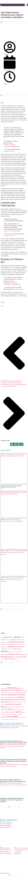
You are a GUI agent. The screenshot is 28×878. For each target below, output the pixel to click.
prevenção (24, 654)
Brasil (17, 637)
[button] (26, 5)
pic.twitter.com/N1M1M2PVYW (12, 284)
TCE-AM (20, 717)
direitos (6, 642)
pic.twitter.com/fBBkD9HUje (12, 146)
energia (7, 644)
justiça (15, 649)
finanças (16, 644)
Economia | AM (3, 697)
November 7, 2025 (9, 151)
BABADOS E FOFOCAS (8, 690)
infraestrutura (20, 646)
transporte (12, 659)
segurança (10, 657)
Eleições (9, 697)
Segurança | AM (16, 714)
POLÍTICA (4, 709)
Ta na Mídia (12, 716)
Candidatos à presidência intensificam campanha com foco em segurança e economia (12, 800)
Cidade (22, 637)
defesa (17, 639)
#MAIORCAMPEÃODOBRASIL (13, 127)
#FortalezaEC (14, 282)
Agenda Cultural (4, 688)
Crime (10, 639)
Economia (13, 642)
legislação (19, 649)
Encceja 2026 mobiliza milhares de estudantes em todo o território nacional (12, 780)
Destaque (4, 695)
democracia (22, 639)
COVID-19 (6, 639)
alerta (2, 637)
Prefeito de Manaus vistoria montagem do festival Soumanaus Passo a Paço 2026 (6, 842)
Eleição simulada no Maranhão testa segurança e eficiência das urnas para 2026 (13, 741)
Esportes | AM (6, 702)
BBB (17, 690)
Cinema (6, 692)
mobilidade (21, 651)
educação (21, 642)
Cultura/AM (17, 692)
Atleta (13, 637)
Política (11, 654)
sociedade (16, 657)
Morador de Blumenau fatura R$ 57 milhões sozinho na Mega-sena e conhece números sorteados (13, 761)
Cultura (14, 639)
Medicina (11, 651)
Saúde (3, 657)
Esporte (11, 644)
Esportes (12, 700)
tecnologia (23, 657)
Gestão (6, 646)
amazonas (7, 637)
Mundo (16, 707)
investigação (4, 649)
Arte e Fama (20, 688)
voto (16, 658)
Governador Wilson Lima (15, 702)
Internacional (10, 704)
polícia (7, 654)
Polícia (9, 709)
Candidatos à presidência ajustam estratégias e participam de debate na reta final (20, 823)
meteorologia (15, 651)
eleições (3, 644)
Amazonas (12, 688)
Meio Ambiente (11, 707)
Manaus (5, 651)
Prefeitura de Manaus (9, 712)
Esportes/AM (20, 700)
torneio (2, 658)
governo (12, 646)
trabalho (6, 659)
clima (2, 639)
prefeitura (18, 654)
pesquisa (3, 654)
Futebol (3, 646)
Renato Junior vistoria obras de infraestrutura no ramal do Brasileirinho (21, 868)
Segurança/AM (9, 714)
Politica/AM (21, 707)
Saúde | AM (3, 714)
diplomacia (3, 642)
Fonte (2, 306)
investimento (9, 649)
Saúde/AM (23, 712)
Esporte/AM (5, 700)
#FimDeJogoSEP (11, 145)
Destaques (12, 694)
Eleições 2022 (14, 697)
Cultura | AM (23, 692)
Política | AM (15, 709)
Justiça (18, 704)
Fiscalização (21, 644)
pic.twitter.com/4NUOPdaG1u (12, 231)
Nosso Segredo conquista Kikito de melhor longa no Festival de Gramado (6, 866)
